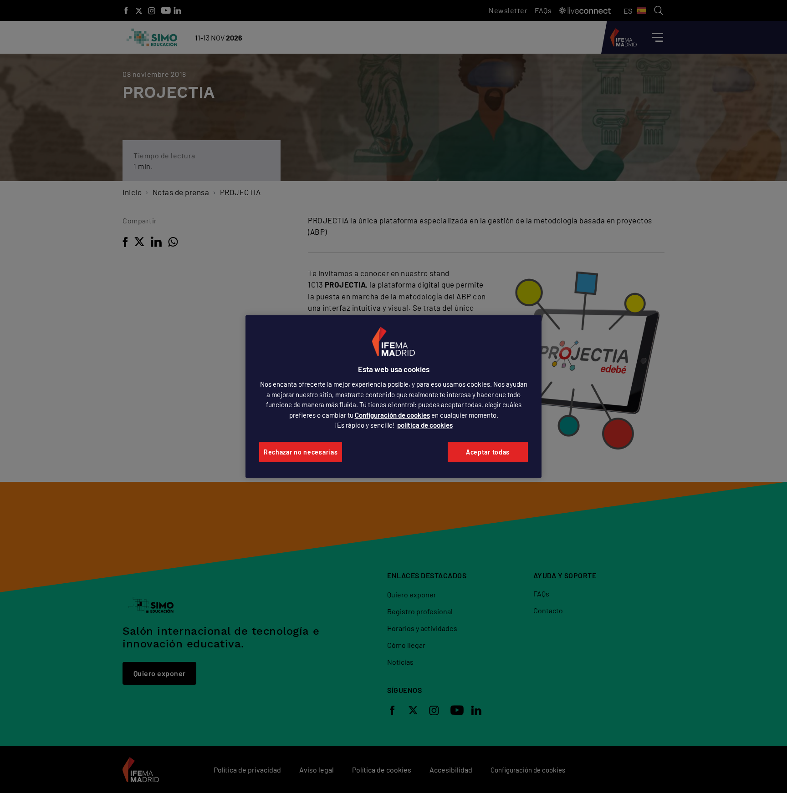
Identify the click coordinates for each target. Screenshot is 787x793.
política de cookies (425, 425)
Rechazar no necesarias (300, 452)
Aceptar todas (488, 452)
